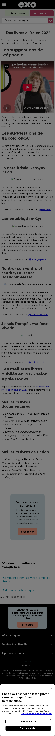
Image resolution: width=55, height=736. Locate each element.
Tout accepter (28, 728)
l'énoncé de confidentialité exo (36, 713)
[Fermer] (51, 688)
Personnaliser (28, 721)
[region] (27, 710)
